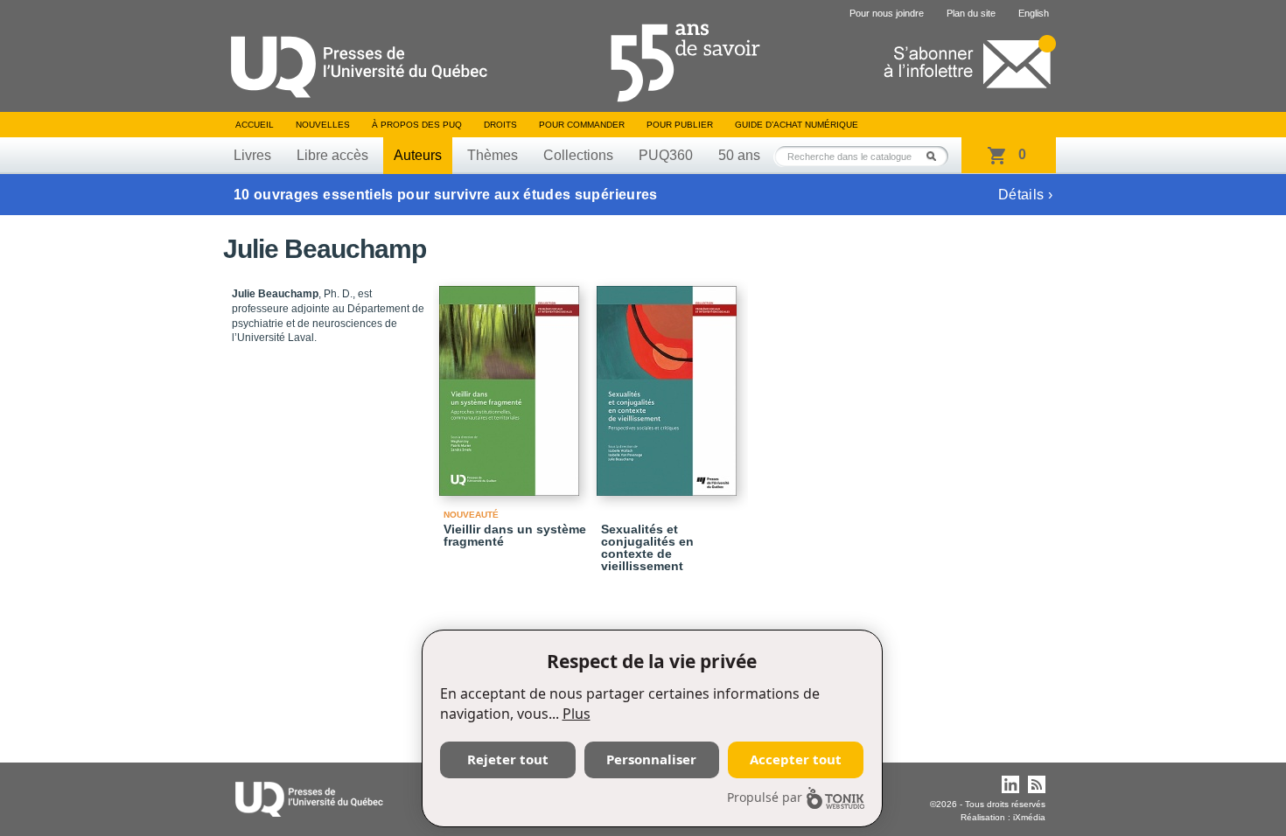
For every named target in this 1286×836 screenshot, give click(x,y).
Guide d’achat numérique (796, 124)
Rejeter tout (508, 759)
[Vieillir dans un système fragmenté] (512, 383)
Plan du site (971, 13)
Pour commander (582, 124)
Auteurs (418, 155)
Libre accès (332, 155)
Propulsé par (764, 797)
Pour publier (679, 124)
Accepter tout (796, 759)
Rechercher (936, 156)
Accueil (254, 124)
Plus (577, 713)
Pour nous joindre (886, 13)
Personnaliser (651, 759)
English (1033, 13)
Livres (252, 155)
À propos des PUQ (417, 124)
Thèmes (492, 155)
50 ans (739, 155)
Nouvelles (323, 124)
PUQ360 (666, 155)
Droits (500, 124)
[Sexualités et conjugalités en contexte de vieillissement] (669, 383)
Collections (578, 155)
